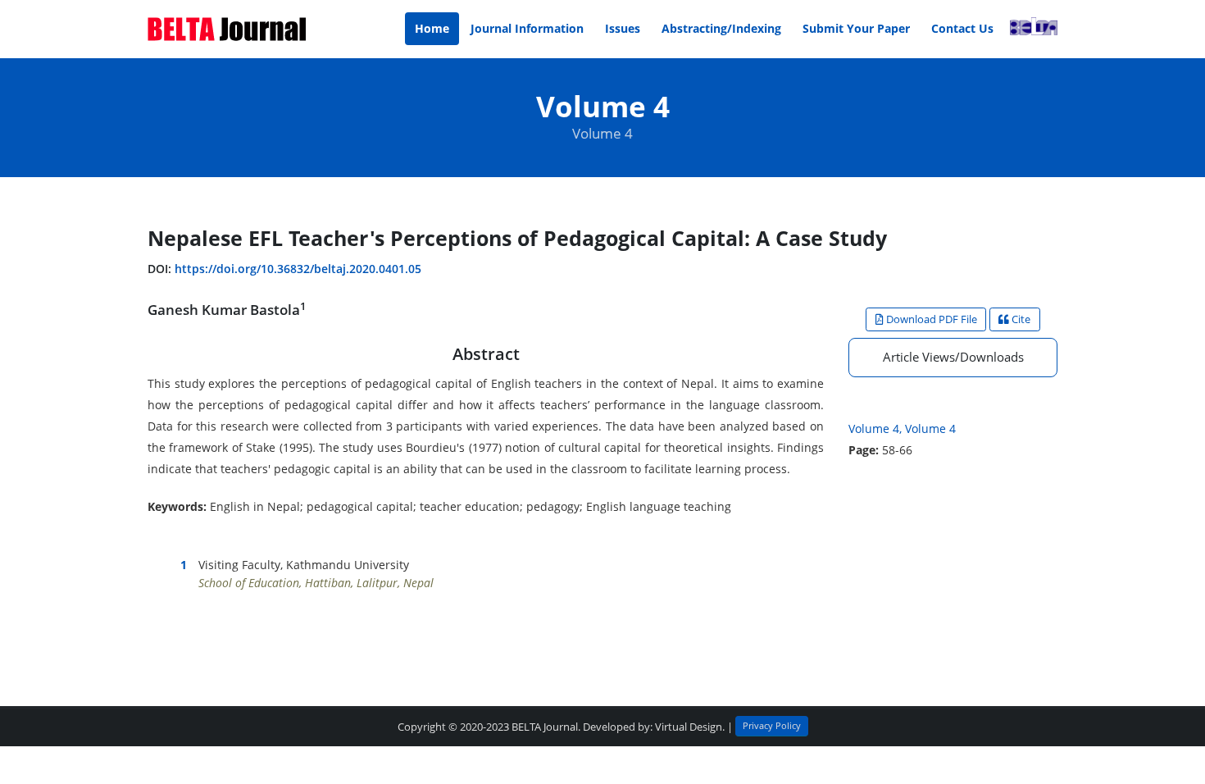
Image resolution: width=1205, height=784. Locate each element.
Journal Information (527, 28)
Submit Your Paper (856, 28)
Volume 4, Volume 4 (902, 428)
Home (432, 28)
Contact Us (962, 28)
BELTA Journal (545, 727)
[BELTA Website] (1030, 29)
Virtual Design (688, 727)
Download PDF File (930, 319)
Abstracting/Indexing (721, 28)
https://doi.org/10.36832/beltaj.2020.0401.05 (298, 268)
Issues (622, 28)
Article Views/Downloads (953, 357)
